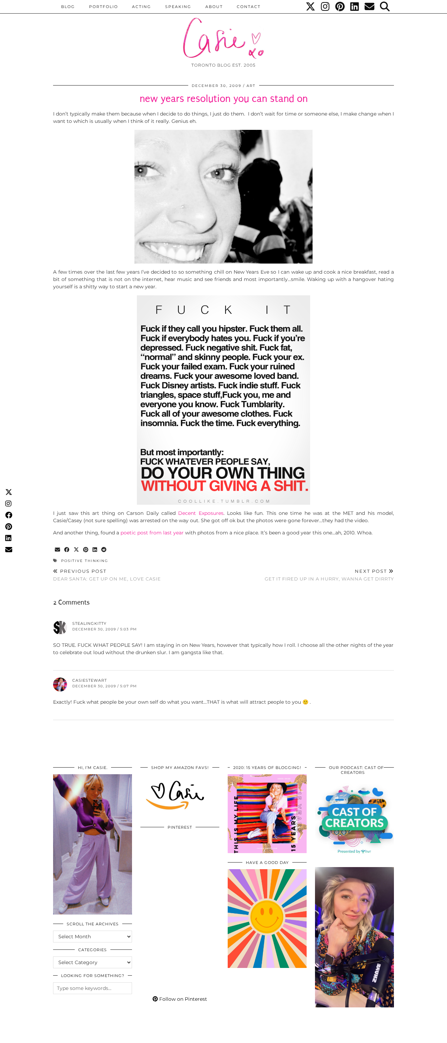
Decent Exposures (200, 513)
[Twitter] (311, 6)
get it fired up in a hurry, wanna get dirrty (329, 575)
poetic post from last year (152, 533)
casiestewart (89, 680)
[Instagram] (325, 6)
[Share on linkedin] (95, 550)
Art (251, 85)
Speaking (178, 6)
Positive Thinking (84, 561)
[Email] (370, 6)
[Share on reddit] (104, 550)
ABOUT (214, 6)
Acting (141, 6)
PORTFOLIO (103, 6)
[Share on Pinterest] (86, 550)
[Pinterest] (340, 6)
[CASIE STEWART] (223, 32)
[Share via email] (58, 550)
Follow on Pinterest (182, 999)
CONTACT (249, 6)
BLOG (68, 6)
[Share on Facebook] (67, 550)
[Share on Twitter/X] (76, 550)
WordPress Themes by (356, 1035)
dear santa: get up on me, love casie (107, 575)
